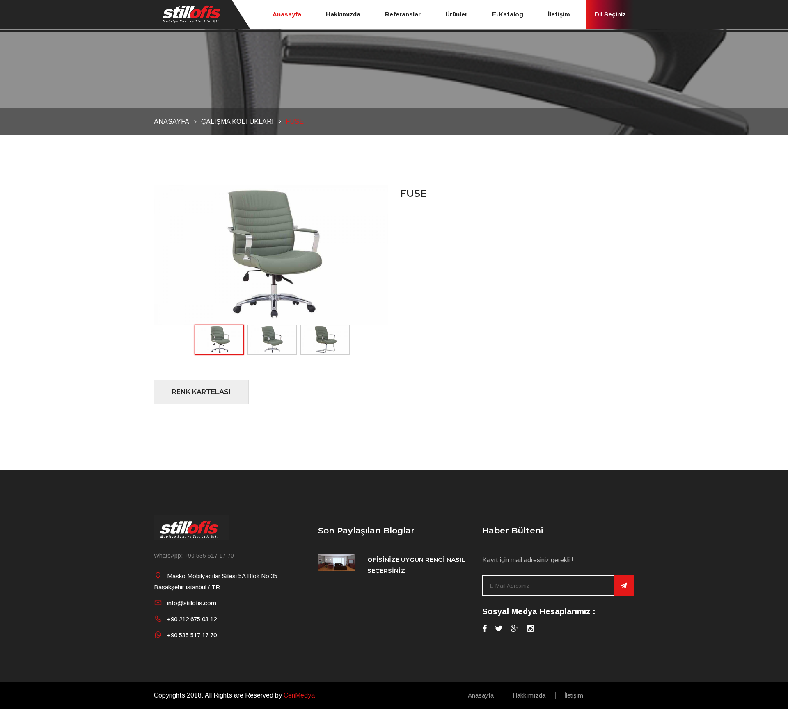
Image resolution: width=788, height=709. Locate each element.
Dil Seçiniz (610, 14)
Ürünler (456, 14)
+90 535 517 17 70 (192, 634)
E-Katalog (507, 14)
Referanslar (403, 14)
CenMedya (299, 695)
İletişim (559, 14)
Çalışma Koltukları (237, 121)
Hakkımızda (343, 14)
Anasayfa (287, 14)
